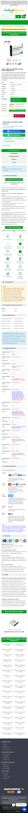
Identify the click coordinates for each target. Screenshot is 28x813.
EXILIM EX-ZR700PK (6, 328)
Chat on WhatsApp (15, 135)
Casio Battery (10, 26)
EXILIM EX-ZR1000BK (6, 318)
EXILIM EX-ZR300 (18, 321)
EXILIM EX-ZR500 (5, 326)
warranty (5, 745)
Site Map (5, 778)
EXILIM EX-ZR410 (18, 323)
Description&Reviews (14, 150)
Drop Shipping (6, 768)
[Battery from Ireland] (14, 12)
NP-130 (15, 308)
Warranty (14, 159)
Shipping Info (6, 764)
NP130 (15, 311)
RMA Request (6, 759)
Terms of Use (6, 747)
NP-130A (3, 311)
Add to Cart (20, 116)
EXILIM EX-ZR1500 (18, 318)
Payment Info (6, 766)
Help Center (5, 773)
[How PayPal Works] (18, 792)
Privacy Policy (6, 749)
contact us (13, 299)
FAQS (14, 162)
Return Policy (6, 757)
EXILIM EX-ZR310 (5, 323)
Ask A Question (6, 145)
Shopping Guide (6, 754)
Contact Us (5, 775)
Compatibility (14, 153)
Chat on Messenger (15, 131)
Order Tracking (6, 776)
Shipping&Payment (14, 156)
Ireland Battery (13, 797)
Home (4, 26)
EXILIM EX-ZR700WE (18, 328)
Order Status (6, 756)
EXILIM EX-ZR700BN (18, 326)
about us (5, 744)
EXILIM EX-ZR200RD (6, 321)
